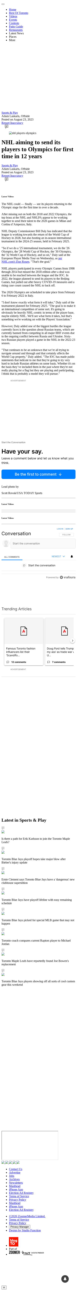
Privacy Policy (17, 1199)
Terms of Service (19, 1196)
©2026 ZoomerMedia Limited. (27, 1216)
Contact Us (15, 1169)
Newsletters (16, 1182)
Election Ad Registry (21, 1192)
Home (12, 9)
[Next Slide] (72, 640)
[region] (38, 554)
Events (13, 19)
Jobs (11, 1175)
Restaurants (16, 29)
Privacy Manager (19, 1226)
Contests (14, 23)
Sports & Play (9, 112)
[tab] (11, 557)
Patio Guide (16, 26)
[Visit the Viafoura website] (68, 577)
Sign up (69, 529)
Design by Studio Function (25, 1230)
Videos (13, 16)
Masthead (14, 1186)
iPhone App (16, 1189)
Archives (14, 1179)
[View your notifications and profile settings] (72, 556)
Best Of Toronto (18, 13)
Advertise (14, 1172)
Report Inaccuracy (12, 122)
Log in (60, 529)
